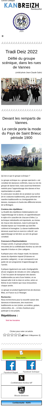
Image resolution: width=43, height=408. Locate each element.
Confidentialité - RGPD (21, 403)
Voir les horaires (13, 320)
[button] (2, 36)
